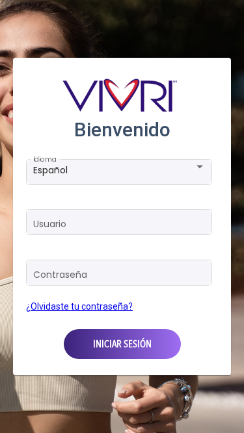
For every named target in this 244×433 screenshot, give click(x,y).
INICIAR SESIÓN (122, 344)
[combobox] (119, 170)
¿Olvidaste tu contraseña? (79, 306)
